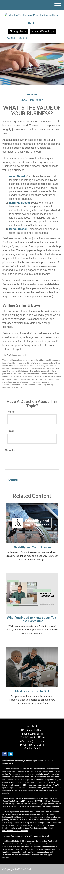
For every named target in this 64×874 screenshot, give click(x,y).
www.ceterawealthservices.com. (15, 830)
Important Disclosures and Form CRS (17, 835)
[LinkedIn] (29, 23)
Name (11, 411)
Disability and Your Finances (32, 547)
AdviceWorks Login (43, 31)
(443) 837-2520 (20, 38)
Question (10, 450)
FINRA (36, 801)
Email (10, 431)
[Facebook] (33, 23)
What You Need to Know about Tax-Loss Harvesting (32, 619)
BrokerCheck (7, 763)
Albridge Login (18, 31)
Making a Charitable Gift (32, 691)
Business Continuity (42, 835)
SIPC (42, 801)
